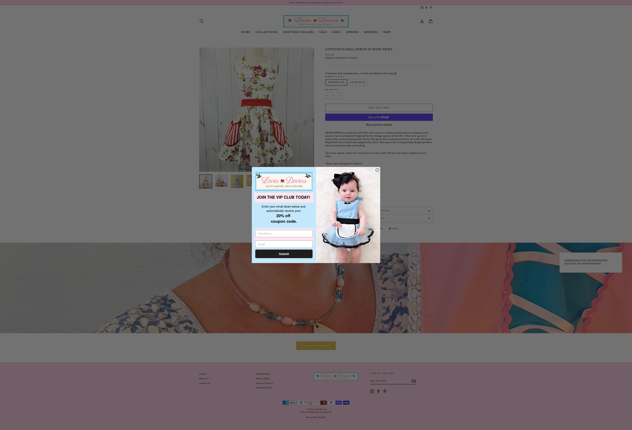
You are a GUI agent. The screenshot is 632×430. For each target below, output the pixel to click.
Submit (284, 254)
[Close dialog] (377, 170)
